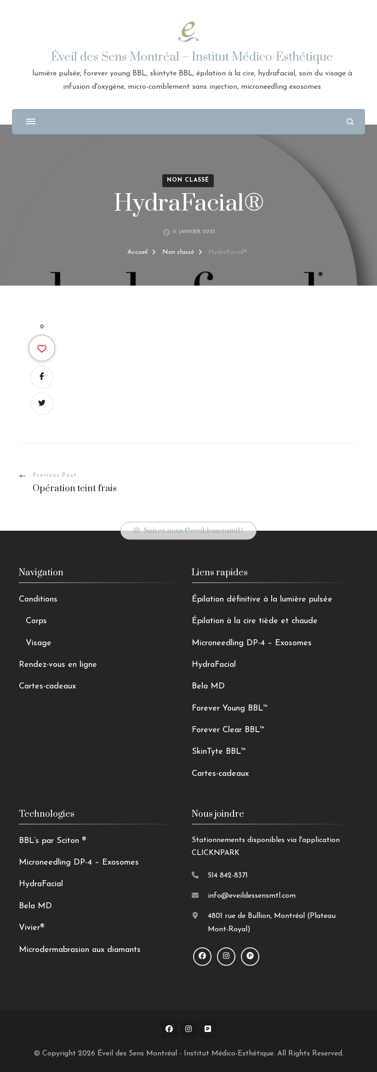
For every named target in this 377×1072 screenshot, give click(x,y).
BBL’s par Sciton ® (52, 841)
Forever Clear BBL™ (228, 730)
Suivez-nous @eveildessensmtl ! (193, 531)
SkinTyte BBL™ (219, 752)
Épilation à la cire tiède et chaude (255, 621)
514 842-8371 (228, 875)
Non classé (188, 180)
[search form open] (350, 121)
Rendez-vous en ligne (58, 665)
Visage (38, 643)
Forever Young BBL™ (230, 709)
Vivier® (32, 928)
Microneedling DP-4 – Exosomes (252, 643)
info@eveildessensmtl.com (252, 896)
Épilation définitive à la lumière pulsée (262, 600)
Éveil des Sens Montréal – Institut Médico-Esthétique (192, 57)
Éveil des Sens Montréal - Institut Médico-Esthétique (185, 1053)
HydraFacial (214, 665)
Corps (36, 621)
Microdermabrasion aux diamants (80, 950)
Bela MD (208, 686)
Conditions (38, 600)
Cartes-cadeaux (47, 686)
